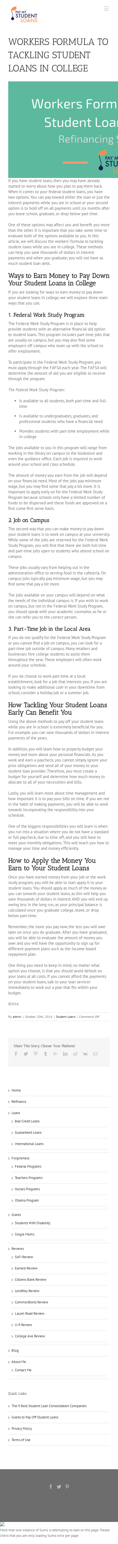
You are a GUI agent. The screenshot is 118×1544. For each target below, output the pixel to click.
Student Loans (65, 1017)
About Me (19, 1361)
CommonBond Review (31, 1302)
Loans (16, 1113)
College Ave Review (30, 1336)
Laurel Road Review (29, 1313)
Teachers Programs (29, 1177)
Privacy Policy (22, 1428)
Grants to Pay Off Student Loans (35, 1417)
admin (17, 1017)
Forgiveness (20, 1158)
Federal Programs (28, 1166)
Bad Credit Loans (27, 1121)
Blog (15, 1350)
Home (16, 1090)
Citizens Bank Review (30, 1279)
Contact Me (23, 1370)
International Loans (29, 1143)
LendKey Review (27, 1291)
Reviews (18, 1248)
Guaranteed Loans (28, 1132)
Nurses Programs (27, 1189)
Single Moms (24, 1234)
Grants (16, 1214)
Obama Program (27, 1200)
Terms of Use (21, 1439)
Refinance (19, 1101)
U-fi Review (23, 1324)
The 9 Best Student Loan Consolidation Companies (49, 1406)
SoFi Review (24, 1257)
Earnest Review (26, 1268)
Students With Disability (32, 1223)
